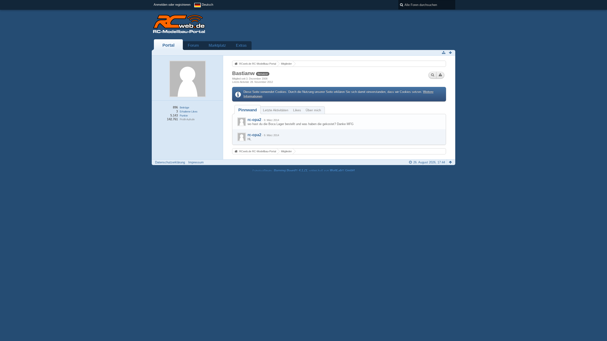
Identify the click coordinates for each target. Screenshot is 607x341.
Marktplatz (217, 45)
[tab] (248, 110)
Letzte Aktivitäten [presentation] (275, 110)
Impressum (196, 162)
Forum (193, 45)
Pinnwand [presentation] (247, 110)
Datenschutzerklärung (170, 162)
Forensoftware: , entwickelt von (303, 170)
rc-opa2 (254, 120)
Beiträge (184, 107)
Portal (168, 45)
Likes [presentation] (297, 110)
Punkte (184, 115)
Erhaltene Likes (189, 111)
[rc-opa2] (241, 121)
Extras (241, 45)
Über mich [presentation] (313, 110)
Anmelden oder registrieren (172, 4)
